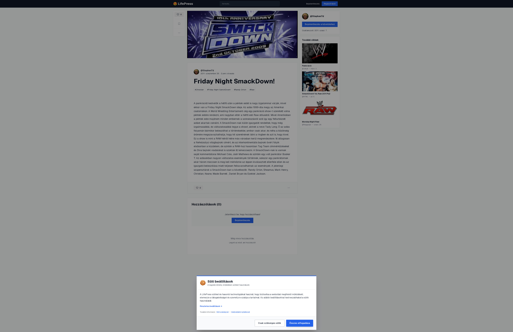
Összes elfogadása (299, 323)
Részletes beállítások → (211, 306)
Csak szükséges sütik (269, 323)
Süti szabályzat (223, 312)
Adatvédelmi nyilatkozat (240, 312)
